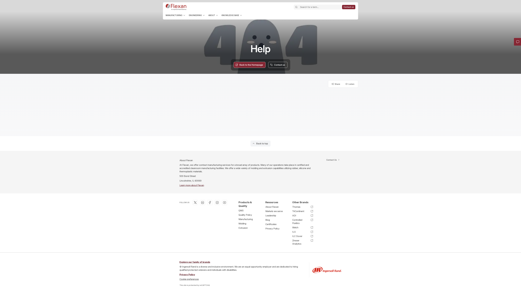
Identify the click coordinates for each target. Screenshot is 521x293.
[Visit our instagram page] (217, 202)
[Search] (296, 7)
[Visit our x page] (195, 202)
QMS (241, 210)
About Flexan (272, 207)
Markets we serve (274, 211)
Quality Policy (245, 215)
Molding (242, 223)
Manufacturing (246, 219)
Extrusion (243, 228)
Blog (267, 220)
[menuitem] (176, 15)
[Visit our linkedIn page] (202, 202)
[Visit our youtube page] (224, 202)
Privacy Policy (272, 228)
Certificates (271, 224)
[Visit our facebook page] (209, 202)
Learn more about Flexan (192, 185)
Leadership (270, 215)
